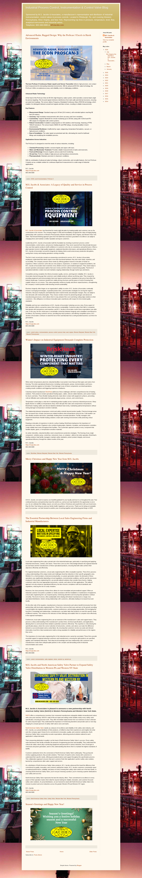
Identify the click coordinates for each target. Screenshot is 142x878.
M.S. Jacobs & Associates (34, 230)
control (33, 659)
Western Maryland (79, 332)
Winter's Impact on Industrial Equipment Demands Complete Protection (59, 339)
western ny (61, 659)
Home (61, 851)
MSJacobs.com (57, 25)
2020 (106, 85)
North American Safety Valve (35, 728)
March (109, 66)
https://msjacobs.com (32, 170)
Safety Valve (51, 798)
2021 (106, 83)
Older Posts (93, 851)
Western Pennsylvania (32, 334)
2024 (106, 75)
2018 (106, 91)
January (109, 69)
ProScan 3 (50, 179)
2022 (106, 80)
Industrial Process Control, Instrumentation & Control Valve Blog (67, 7)
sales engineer (49, 659)
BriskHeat (49, 392)
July (108, 52)
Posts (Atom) (38, 855)
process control (53, 332)
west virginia (69, 332)
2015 (106, 99)
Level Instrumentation (41, 179)
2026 (106, 49)
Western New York (90, 332)
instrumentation (43, 332)
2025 (106, 72)
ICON (32, 179)
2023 (106, 77)
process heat (61, 332)
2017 (106, 93)
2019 (106, 88)
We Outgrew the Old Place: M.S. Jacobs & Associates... (111, 57)
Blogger (79, 865)
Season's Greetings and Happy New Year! (45, 804)
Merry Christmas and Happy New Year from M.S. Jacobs (52, 458)
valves (55, 659)
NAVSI (28, 715)
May (108, 64)
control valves (35, 332)
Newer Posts (30, 851)
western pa (68, 659)
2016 (106, 96)
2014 (106, 101)
